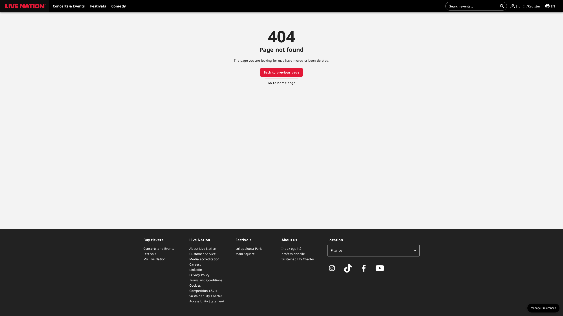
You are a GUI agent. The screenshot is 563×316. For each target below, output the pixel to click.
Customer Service (202, 254)
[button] (24, 6)
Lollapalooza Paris (249, 248)
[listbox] (373, 250)
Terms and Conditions (205, 280)
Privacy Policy (199, 275)
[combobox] (473, 6)
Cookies (195, 285)
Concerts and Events (158, 248)
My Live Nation (154, 259)
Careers (195, 264)
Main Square (245, 254)
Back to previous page (281, 72)
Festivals (149, 254)
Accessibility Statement (206, 301)
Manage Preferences (543, 308)
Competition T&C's (203, 291)
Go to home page (281, 83)
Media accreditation (204, 259)
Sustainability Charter (205, 296)
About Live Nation (202, 248)
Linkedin (195, 270)
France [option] (336, 250)
